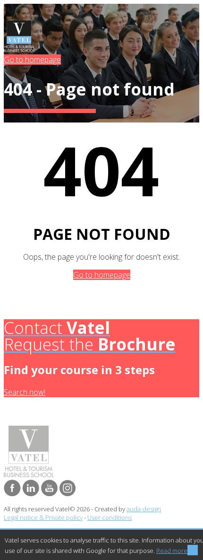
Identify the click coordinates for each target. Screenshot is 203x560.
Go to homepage (32, 59)
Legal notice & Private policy (43, 517)
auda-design (144, 509)
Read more (171, 550)
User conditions (109, 517)
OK (192, 550)
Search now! (24, 392)
